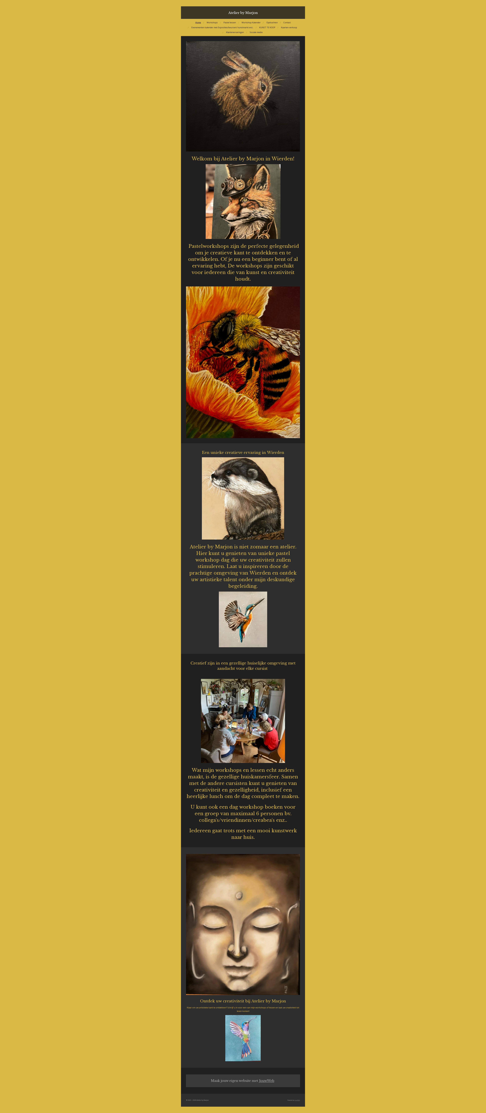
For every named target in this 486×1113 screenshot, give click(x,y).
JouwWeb (266, 1081)
